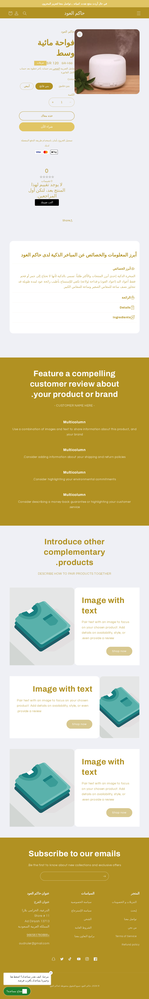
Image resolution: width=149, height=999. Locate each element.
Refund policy (130, 944)
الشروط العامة (83, 927)
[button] (138, 13)
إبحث (134, 910)
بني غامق (64, 86)
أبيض (27, 86)
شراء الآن (47, 126)
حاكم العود (86, 986)
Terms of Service (126, 936)
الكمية (71, 95)
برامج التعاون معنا (84, 936)
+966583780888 (38, 935)
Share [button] (66, 220)
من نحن (132, 927)
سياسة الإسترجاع (81, 910)
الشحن (56, 69)
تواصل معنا (130, 919)
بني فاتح (44, 86)
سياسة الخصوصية (81, 902)
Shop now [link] (119, 651)
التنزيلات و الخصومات (124, 902)
